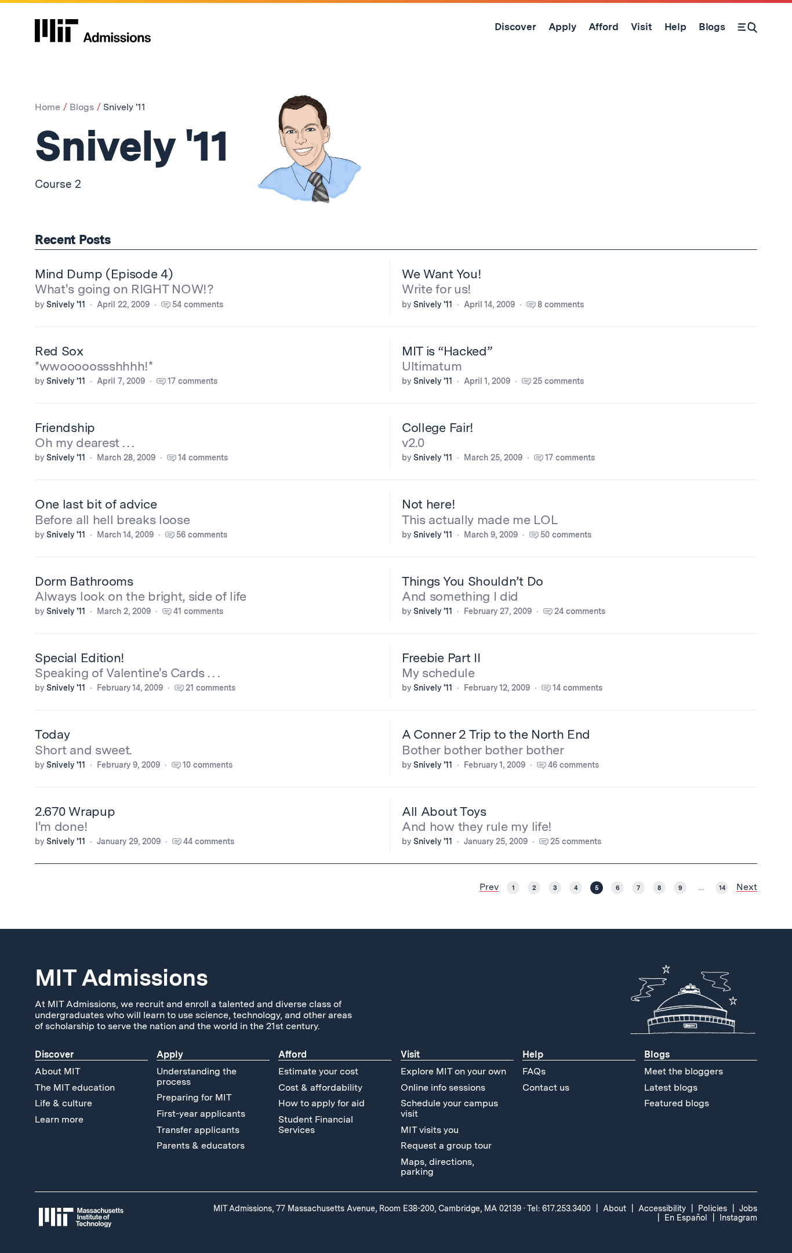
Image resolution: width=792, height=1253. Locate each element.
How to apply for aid (321, 1103)
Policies (712, 1208)
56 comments (201, 534)
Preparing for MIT (194, 1097)
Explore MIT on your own (453, 1071)
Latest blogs (670, 1087)
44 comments (208, 841)
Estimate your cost (318, 1071)
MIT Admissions (121, 977)
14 (722, 888)
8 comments (560, 304)
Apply (170, 1054)
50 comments (565, 534)
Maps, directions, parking (437, 1167)
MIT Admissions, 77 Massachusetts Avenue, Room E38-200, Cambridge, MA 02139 (367, 1208)
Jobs (748, 1208)
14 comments (203, 457)
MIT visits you (430, 1129)
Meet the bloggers (683, 1071)
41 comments (198, 611)
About (614, 1208)
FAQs (534, 1071)
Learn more (59, 1119)
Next (746, 887)
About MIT (58, 1071)
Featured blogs (676, 1103)
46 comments (573, 764)
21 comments (210, 687)
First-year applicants (201, 1113)
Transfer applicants (198, 1129)
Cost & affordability (320, 1087)
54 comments (197, 304)
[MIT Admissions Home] (93, 26)
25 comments (558, 381)
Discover (54, 1054)
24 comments (579, 611)
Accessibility (662, 1208)
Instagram (738, 1217)
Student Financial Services (315, 1124)
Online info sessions (443, 1087)
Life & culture (63, 1103)
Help (532, 1054)
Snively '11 (65, 304)
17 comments (192, 381)
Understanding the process (197, 1076)
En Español (685, 1217)
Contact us (545, 1087)
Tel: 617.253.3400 (559, 1208)
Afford (292, 1054)
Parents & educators (201, 1145)
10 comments (207, 764)
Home (47, 106)
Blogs (82, 106)
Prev (489, 887)
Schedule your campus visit (449, 1108)
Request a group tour (446, 1145)
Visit (410, 1054)
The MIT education (75, 1087)
